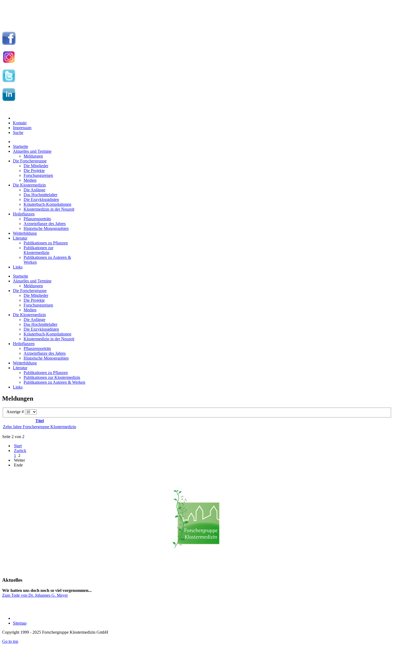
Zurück (20, 450)
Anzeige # (15, 411)
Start (18, 445)
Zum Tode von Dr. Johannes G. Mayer (35, 595)
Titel (39, 421)
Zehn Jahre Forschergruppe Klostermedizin (39, 426)
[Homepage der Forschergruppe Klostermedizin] (197, 522)
